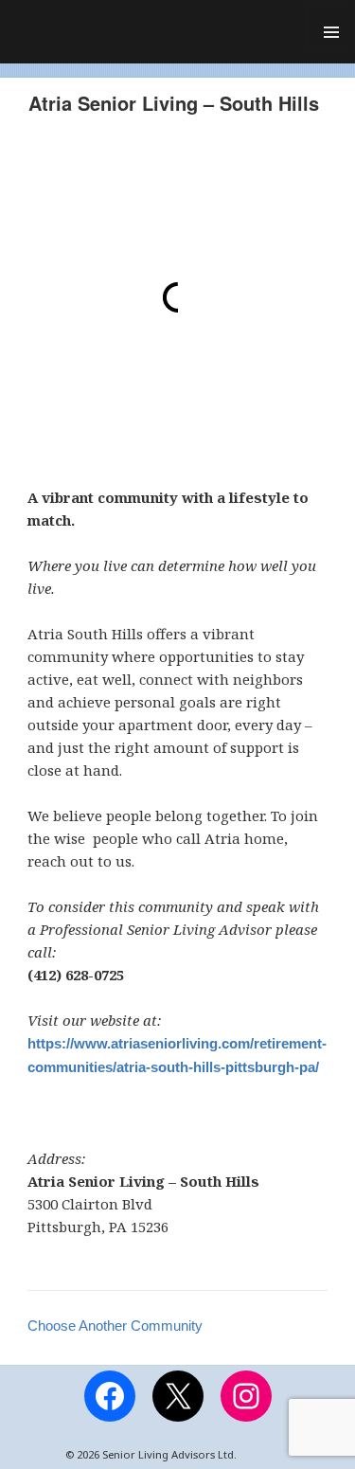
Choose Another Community (115, 1325)
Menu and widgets (330, 26)
